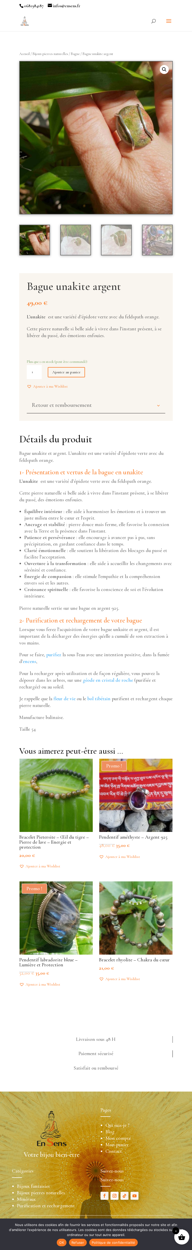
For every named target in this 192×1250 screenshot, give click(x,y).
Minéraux (26, 1199)
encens (29, 661)
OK (61, 1243)
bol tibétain (98, 699)
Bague (75, 53)
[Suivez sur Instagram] (114, 1196)
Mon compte (118, 1138)
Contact (114, 1151)
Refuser (78, 1243)
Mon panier (117, 1145)
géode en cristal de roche (108, 680)
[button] (47, 386)
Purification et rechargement (46, 1206)
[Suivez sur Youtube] (134, 1196)
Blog (110, 1132)
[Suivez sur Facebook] (104, 1196)
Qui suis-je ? (118, 1125)
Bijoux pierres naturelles (50, 53)
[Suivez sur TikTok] (124, 1196)
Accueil (24, 53)
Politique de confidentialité (113, 1243)
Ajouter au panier (66, 372)
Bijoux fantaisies (33, 1186)
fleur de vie (65, 699)
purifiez (53, 655)
